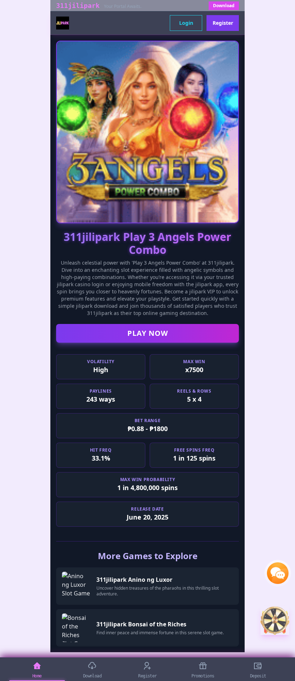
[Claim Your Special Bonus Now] (274, 620)
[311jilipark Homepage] (62, 23)
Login (186, 22)
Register (223, 22)
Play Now (147, 333)
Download (224, 6)
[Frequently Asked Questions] (277, 573)
